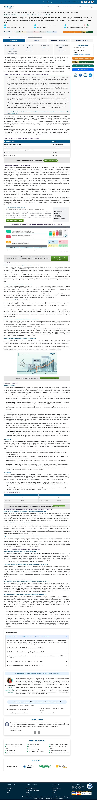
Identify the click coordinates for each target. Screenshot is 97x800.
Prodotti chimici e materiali (21, 37)
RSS (8, 792)
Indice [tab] (37, 40)
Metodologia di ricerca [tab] (82, 40)
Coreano (49, 31)
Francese (36, 31)
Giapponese (42, 31)
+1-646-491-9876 (66, 2)
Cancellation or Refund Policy (33, 790)
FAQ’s (27, 792)
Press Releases (56, 787)
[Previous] (31, 732)
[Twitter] (85, 2)
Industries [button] (49, 6)
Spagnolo (30, 31)
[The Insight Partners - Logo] (9, 6)
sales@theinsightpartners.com (51, 2)
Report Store (58, 6)
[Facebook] (82, 2)
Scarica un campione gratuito (71, 31)
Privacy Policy (29, 787)
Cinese (54, 31)
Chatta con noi (83, 69)
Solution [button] (65, 6)
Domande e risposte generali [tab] (59, 40)
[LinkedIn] (89, 2)
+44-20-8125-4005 (75, 2)
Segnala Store (11, 37)
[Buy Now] (87, 32)
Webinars (55, 790)
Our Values (28, 794)
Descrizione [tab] (14, 40)
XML (8, 794)
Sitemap (54, 794)
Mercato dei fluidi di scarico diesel (35, 37)
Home (43, 6)
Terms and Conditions (31, 788)
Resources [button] (72, 6)
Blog (54, 792)
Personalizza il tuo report (83, 66)
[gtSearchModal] (91, 7)
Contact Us (86, 6)
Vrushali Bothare (10, 685)
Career (8, 790)
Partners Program (57, 788)
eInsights (79, 6)
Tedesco (24, 31)
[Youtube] (83, 788)
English (18, 31)
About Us (9, 787)
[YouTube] (92, 2)
